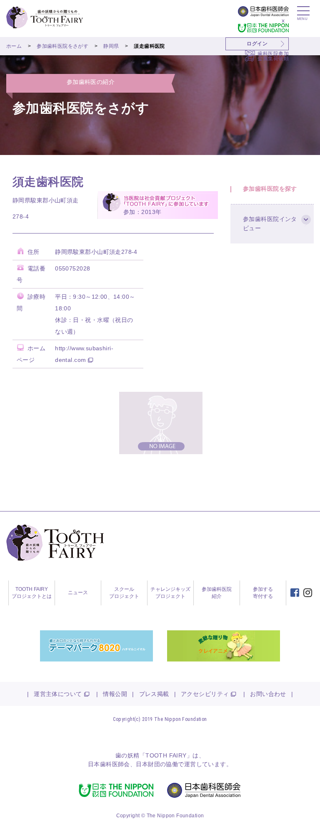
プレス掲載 (154, 694)
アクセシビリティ (205, 694)
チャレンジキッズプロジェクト (170, 592)
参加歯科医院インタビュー (270, 223)
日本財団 (148, 764)
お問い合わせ (268, 694)
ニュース (78, 592)
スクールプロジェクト (124, 592)
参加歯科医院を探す (270, 188)
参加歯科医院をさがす (62, 46)
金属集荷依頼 (273, 58)
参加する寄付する (263, 592)
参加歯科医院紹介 (217, 592)
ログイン (257, 44)
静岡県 (111, 46)
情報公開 (115, 694)
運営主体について (58, 694)
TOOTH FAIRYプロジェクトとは (32, 592)
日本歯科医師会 (109, 764)
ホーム (14, 46)
